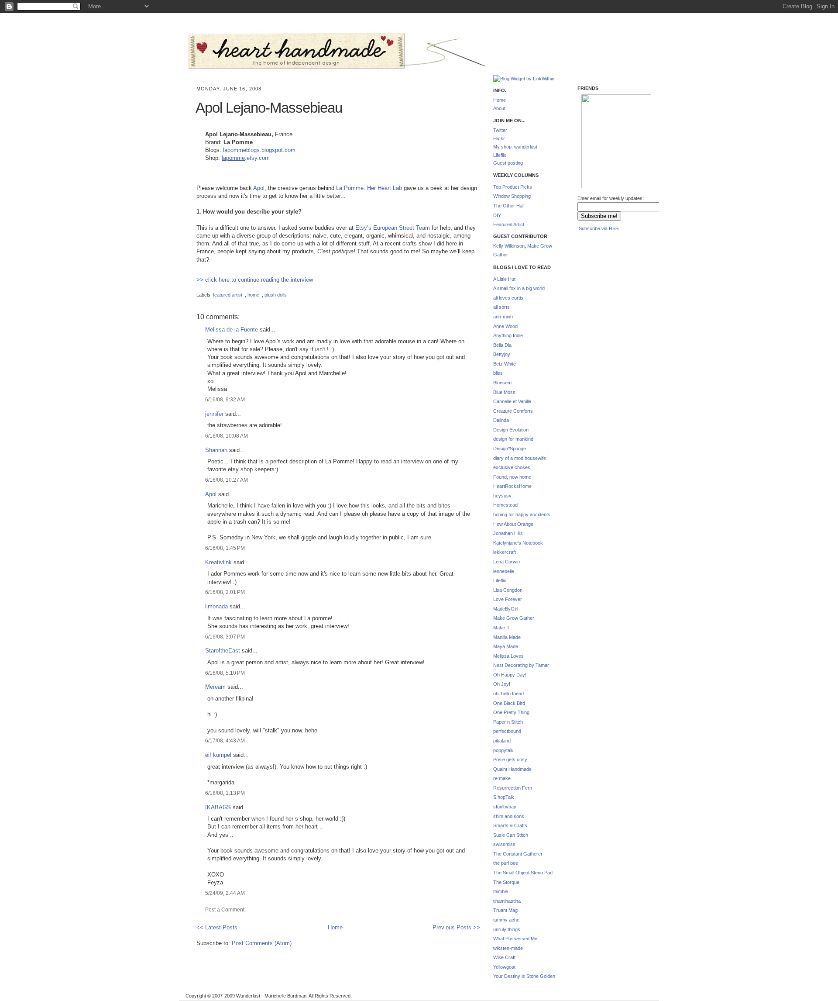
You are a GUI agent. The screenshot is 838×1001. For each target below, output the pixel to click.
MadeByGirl (505, 608)
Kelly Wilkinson (509, 246)
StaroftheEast (222, 650)
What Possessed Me (515, 938)
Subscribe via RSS (598, 228)
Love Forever (507, 599)
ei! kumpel (218, 755)
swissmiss (504, 844)
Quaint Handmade (512, 769)
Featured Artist (508, 224)
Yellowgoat (504, 967)
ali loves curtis (508, 297)
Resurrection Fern (512, 787)
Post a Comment (224, 909)
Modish (594, 106)
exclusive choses (511, 467)
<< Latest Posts (216, 927)
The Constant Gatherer (518, 853)
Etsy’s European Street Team (392, 227)
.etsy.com (257, 158)
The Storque (506, 882)
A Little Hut (504, 279)
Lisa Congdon (507, 590)
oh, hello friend (508, 693)
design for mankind (513, 439)
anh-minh (503, 316)
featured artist (227, 294)
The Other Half (509, 205)
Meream (215, 686)
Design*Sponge (509, 448)
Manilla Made (507, 637)
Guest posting (508, 163)
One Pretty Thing (511, 712)
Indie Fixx (595, 129)
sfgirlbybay (504, 806)
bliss (498, 373)
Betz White (504, 363)
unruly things (506, 929)
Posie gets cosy (510, 759)
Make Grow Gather (513, 618)
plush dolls (275, 294)
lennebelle (503, 571)
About (499, 108)
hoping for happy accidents (521, 514)
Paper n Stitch (508, 722)
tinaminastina (507, 901)
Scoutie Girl (595, 149)
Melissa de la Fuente (231, 329)
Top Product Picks (512, 187)
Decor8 (630, 132)
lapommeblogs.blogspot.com (259, 150)
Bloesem (502, 382)
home (253, 294)
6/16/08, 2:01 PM (225, 592)
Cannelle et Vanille (512, 401)
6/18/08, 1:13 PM (225, 793)
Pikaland (596, 175)
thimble (500, 891)
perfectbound (507, 731)
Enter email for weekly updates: (610, 198)
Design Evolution (511, 429)
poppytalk (503, 750)
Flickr (499, 138)
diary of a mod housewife (519, 458)
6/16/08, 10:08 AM (226, 435)
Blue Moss (504, 392)
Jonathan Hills (508, 533)
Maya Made (505, 646)
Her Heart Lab (384, 188)
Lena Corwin (506, 561)
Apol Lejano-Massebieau (269, 108)
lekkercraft (504, 552)
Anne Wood (505, 326)
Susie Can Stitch (510, 835)
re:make (502, 778)
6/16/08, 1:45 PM (225, 548)
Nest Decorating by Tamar (521, 665)
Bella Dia (502, 345)
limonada (216, 606)
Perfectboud (630, 175)
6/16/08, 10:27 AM (226, 480)
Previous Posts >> (456, 927)
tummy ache (506, 919)
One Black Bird (509, 703)
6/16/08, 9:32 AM (225, 399)
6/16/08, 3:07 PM (225, 636)
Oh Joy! (501, 684)
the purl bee (505, 863)
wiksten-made (508, 948)
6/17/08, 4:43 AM (225, 740)
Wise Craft (504, 957)
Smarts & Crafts (510, 825)
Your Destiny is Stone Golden (524, 976)
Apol (258, 188)
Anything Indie (508, 335)
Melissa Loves (508, 656)
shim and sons (508, 816)
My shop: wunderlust (515, 146)
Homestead (505, 504)
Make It (501, 627)
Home (335, 927)
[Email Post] (197, 287)
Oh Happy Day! (509, 674)
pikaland (502, 740)
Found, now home (512, 477)
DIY (497, 215)
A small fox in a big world (519, 288)
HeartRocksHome (512, 486)
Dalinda (501, 420)
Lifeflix (499, 155)
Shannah (216, 450)
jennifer (214, 414)
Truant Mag (505, 910)
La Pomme (350, 188)
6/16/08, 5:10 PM (225, 673)
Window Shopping (512, 196)
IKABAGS (218, 807)
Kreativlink (218, 562)
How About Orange (513, 524)
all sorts (501, 307)
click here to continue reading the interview (259, 279)
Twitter (500, 130)
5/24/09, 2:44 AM (225, 893)
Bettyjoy (501, 354)
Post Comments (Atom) (262, 943)
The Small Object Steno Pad (523, 872)
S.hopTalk (503, 797)
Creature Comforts (513, 411)
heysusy (502, 495)
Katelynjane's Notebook (518, 542)
